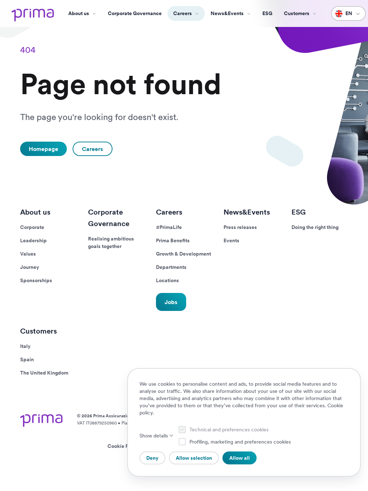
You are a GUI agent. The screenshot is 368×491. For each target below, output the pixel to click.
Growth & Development (183, 254)
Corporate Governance (135, 13)
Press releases (240, 227)
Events (231, 240)
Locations (167, 280)
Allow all (239, 458)
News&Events (227, 13)
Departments (171, 267)
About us (78, 13)
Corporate (32, 227)
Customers (38, 331)
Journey (29, 267)
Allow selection (194, 458)
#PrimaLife (169, 227)
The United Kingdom (44, 373)
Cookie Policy (123, 446)
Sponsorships (36, 280)
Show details (153, 436)
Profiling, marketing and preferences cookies (240, 441)
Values (28, 254)
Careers (182, 13)
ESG (267, 13)
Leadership (33, 240)
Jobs (171, 302)
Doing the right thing (315, 227)
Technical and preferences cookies (228, 429)
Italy (25, 346)
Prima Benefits (173, 240)
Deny (152, 458)
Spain (27, 359)
